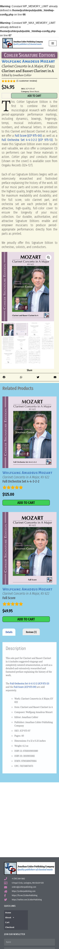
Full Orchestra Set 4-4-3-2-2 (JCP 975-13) (27, 140)
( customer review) (26, 80)
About (8, 917)
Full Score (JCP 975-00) (28, 136)
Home (8, 912)
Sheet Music (34, 91)
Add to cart (34, 95)
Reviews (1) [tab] (31, 631)
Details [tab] (9, 631)
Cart (7, 922)
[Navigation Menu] (53, 43)
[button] (48, 257)
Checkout (9, 927)
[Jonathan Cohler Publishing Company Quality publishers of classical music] (22, 43)
